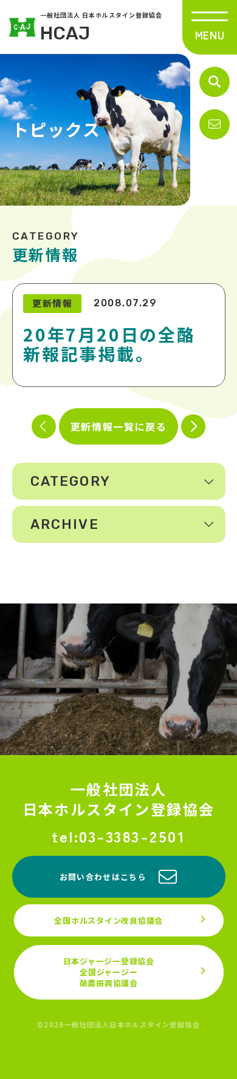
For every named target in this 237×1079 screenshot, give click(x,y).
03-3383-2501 (132, 836)
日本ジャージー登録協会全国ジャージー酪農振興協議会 (108, 972)
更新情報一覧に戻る (118, 426)
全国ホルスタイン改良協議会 (108, 920)
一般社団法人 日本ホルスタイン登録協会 (101, 27)
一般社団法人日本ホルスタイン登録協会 (118, 799)
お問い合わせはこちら (103, 876)
